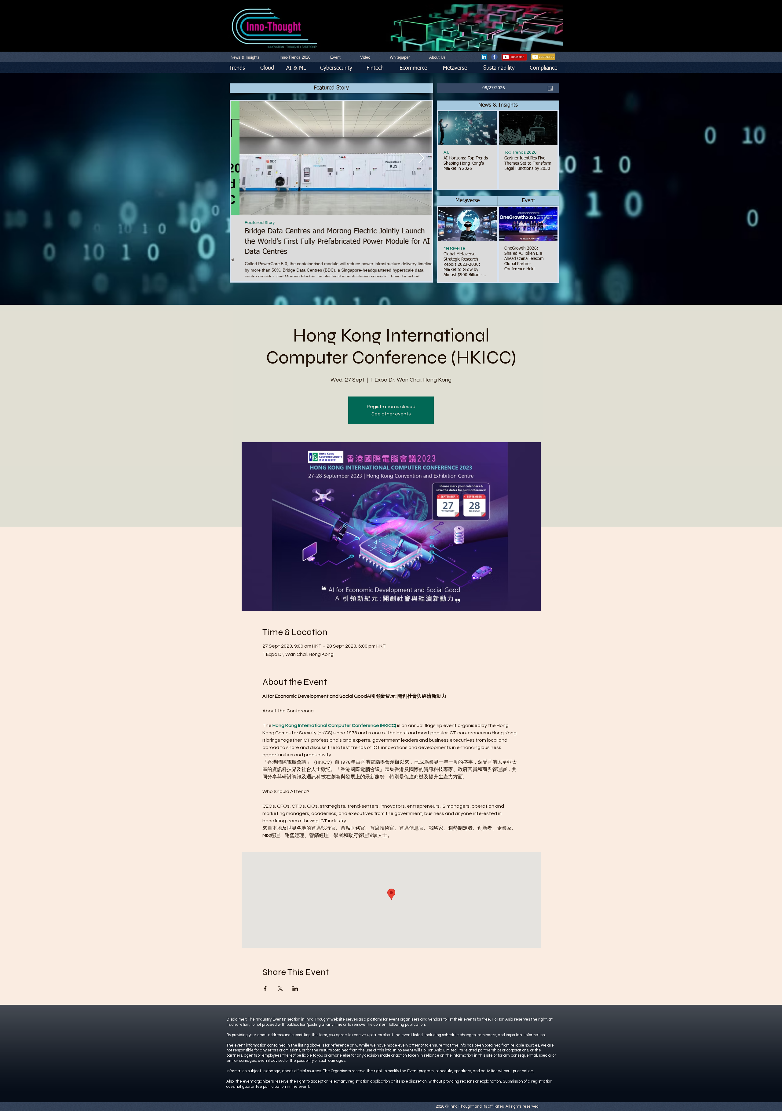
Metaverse (454, 248)
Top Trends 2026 (520, 152)
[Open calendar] (550, 88)
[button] (498, 105)
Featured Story (251, 223)
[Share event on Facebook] (265, 988)
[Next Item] (421, 158)
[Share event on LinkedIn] (295, 988)
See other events (391, 413)
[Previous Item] (241, 158)
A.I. (446, 152)
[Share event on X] (280, 988)
